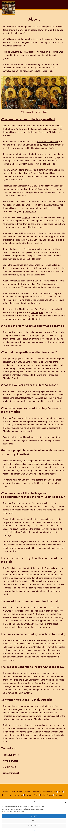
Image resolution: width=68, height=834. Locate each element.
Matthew (19, 795)
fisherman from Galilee (47, 141)
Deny (34, 821)
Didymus (26, 217)
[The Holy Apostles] (8, 4)
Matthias (28, 795)
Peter (36, 795)
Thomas (58, 795)
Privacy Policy (34, 830)
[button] (65, 802)
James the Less (50, 792)
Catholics (7, 67)
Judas (4, 795)
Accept (34, 816)
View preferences (34, 826)
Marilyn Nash (9, 767)
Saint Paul (27, 647)
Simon (50, 795)
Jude (11, 795)
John (60, 792)
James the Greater (32, 792)
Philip (42, 795)
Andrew (5, 792)
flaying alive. (30, 211)
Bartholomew (16, 792)
